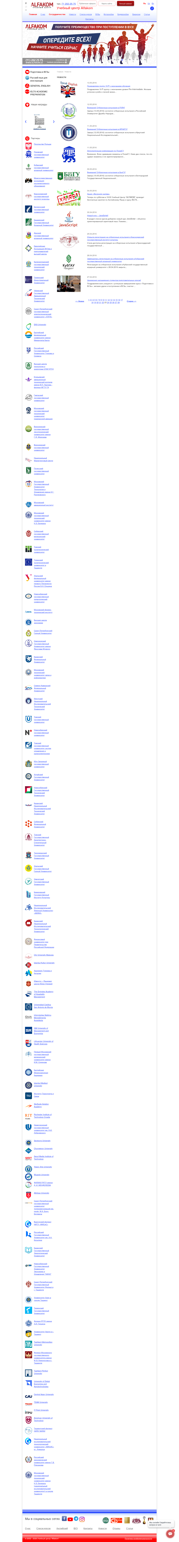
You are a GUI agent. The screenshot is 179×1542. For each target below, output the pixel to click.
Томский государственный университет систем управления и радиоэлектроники (42, 748)
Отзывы (116, 1528)
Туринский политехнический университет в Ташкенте (41, 564)
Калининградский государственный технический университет (41, 265)
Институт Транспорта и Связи (44, 1094)
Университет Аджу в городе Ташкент (42, 1298)
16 (119, 299)
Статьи (147, 14)
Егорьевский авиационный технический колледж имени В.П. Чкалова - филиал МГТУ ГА (43, 382)
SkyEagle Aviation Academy (41, 1105)
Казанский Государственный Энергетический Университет (41, 1252)
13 (111, 299)
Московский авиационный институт (43, 503)
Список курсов (86, 14)
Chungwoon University (43, 1148)
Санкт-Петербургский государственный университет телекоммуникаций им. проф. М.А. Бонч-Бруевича (44, 1207)
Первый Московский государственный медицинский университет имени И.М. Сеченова (42, 1056)
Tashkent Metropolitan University (43, 1343)
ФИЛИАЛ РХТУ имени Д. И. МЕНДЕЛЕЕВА (43, 1183)
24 (108, 302)
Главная (33, 14)
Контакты (89, 19)
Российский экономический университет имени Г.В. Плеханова (44, 1461)
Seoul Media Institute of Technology (43, 1157)
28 (119, 302)
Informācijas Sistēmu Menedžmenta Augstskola (42, 1018)
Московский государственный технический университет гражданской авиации (43, 413)
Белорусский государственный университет (41, 209)
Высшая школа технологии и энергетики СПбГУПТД (43, 366)
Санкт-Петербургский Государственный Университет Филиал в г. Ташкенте (43, 1286)
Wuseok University (41, 1174)
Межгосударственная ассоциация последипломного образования (43, 182)
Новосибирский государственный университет (41, 732)
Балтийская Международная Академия (41, 1073)
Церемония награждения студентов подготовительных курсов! (114, 280)
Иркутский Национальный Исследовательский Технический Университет (42, 703)
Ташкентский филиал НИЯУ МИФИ (43, 1429)
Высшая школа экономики (40, 621)
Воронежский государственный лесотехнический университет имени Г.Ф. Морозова (42, 431)
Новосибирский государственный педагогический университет (41, 598)
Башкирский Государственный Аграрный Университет (44, 222)
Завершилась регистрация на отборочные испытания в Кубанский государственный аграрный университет (115, 259)
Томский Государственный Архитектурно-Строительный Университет (41, 839)
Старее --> (131, 301)
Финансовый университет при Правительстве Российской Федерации (44, 943)
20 (98, 302)
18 (92, 302)
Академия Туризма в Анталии (43, 972)
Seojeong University (42, 1140)
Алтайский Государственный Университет (41, 777)
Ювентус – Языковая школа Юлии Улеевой (43, 982)
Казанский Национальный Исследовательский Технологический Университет (42, 926)
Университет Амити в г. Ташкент (44, 1332)
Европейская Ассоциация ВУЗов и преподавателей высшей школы (43, 250)
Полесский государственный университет (41, 471)
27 (116, 302)
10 (103, 299)
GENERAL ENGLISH (40, 85)
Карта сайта (107, 3)
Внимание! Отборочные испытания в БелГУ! (106, 172)
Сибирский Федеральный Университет (40, 824)
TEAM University (41, 1402)
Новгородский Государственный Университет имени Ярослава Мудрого (42, 645)
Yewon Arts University (43, 1166)
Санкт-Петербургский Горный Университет (43, 631)
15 (116, 299)
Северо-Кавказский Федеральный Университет (42, 688)
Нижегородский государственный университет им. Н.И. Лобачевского (43, 1129)
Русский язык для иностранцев (38, 79)
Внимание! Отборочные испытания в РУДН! (106, 107)
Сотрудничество (57, 14)
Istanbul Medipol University (41, 1084)
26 (113, 302)
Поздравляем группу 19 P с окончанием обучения (108, 86)
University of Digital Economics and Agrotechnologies (42, 1384)
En (153, 3)
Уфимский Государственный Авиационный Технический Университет (41, 295)
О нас (43, 14)
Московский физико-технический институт (43, 611)
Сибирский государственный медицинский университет (41, 535)
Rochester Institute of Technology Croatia (43, 1115)
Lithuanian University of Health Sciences (43, 1042)
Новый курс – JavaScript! (97, 215)
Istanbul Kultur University (44, 962)
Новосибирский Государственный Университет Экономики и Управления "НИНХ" (42, 1268)
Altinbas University (41, 1193)
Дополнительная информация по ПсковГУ (105, 150)
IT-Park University (41, 1410)
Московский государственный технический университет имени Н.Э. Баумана (42, 518)
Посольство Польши (42, 144)
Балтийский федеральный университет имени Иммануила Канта (42, 336)
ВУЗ (76, 1528)
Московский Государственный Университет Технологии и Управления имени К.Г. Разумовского (44, 488)
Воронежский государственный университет (41, 447)
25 (111, 302)
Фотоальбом (109, 14)
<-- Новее (79, 301)
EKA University (40, 324)
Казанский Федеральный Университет (40, 659)
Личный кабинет (125, 3)
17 (122, 299)
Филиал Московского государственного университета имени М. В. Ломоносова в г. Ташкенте (43, 1357)
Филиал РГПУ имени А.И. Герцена (43, 1322)
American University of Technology (43, 1419)
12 (109, 299)
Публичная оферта (87, 3)
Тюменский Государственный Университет (41, 1311)
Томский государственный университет (41, 719)
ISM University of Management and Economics (41, 1031)
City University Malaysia (44, 955)
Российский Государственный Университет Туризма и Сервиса (44, 352)
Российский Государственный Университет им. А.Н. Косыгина (43, 1236)
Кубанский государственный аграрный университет (43, 167)
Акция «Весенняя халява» (98, 194)
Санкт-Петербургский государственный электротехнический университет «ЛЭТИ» (43, 312)
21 (100, 302)
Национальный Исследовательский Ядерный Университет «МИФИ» (43, 909)
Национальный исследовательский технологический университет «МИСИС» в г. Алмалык (44, 1444)
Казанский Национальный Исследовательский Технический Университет (42, 808)
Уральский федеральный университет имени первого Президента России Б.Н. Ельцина (43, 580)
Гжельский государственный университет (41, 398)
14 (114, 299)
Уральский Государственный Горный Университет (43, 868)
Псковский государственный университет (41, 154)
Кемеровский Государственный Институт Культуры (42, 895)
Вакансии (136, 14)
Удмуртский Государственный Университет (41, 882)
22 (103, 302)
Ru (144, 4)
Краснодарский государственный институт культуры (41, 196)
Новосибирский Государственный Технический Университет (41, 791)
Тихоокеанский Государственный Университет (41, 855)
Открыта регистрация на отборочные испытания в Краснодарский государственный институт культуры (115, 238)
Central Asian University (44, 1394)
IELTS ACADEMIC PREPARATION (39, 93)
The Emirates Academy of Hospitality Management (43, 994)
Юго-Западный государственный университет (41, 764)
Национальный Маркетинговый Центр (43, 459)
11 (106, 299)
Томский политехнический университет (41, 549)
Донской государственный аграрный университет (43, 235)
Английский (62, 1528)
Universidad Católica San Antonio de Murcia (43, 1006)
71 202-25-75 (69, 3)
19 (95, 302)
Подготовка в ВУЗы (39, 71)
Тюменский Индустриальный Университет (41, 280)
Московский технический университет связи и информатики (42, 673)
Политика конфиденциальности (138, 1538)
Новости (72, 14)
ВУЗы (97, 14)
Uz (149, 3)
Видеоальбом (123, 14)
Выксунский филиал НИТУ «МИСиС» (42, 1223)
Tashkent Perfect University (41, 1372)
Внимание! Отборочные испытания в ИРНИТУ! (107, 129)
